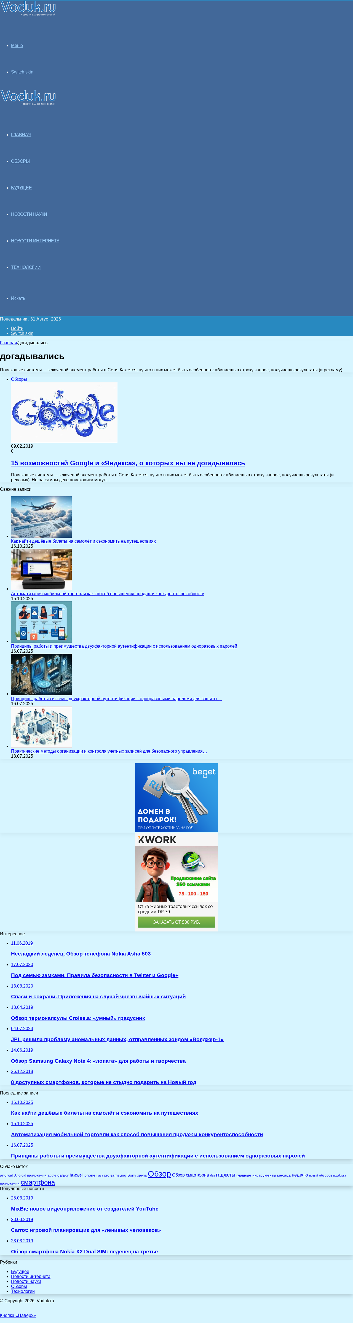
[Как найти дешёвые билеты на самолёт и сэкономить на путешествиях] (41, 536)
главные (243, 1175)
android (6, 1175)
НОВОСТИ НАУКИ (29, 214)
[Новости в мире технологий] (28, 14)
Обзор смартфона (190, 1175)
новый (313, 1175)
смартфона (38, 1182)
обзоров (325, 1175)
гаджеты (225, 1175)
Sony (131, 1175)
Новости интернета (35, 240)
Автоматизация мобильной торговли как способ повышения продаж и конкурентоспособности (107, 593)
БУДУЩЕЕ (21, 187)
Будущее (20, 1271)
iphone (89, 1175)
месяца (284, 1175)
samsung (118, 1175)
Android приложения (30, 1175)
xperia (142, 1175)
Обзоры (19, 1286)
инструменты (264, 1175)
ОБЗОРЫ (20, 161)
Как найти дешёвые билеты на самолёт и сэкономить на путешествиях (83, 541)
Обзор (159, 1173)
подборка (339, 1175)
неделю (300, 1175)
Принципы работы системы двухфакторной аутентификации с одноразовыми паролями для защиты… (116, 698)
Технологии (23, 1291)
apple (52, 1175)
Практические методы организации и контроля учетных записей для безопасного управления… (109, 751)
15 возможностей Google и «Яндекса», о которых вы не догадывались (128, 463)
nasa (100, 1175)
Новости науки (26, 1281)
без (212, 1175)
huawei (76, 1175)
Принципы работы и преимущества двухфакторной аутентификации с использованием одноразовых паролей (124, 646)
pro (106, 1175)
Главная (8, 342)
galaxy (63, 1175)
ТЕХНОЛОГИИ (26, 267)
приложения (10, 1183)
